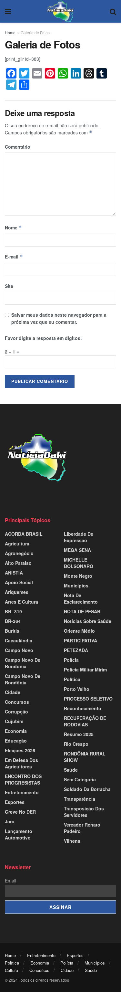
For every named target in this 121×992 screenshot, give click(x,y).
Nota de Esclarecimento (81, 598)
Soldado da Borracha (87, 789)
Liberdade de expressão (78, 537)
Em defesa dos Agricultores (21, 763)
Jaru (10, 821)
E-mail (14, 256)
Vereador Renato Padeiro (82, 827)
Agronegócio (19, 553)
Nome (13, 227)
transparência (79, 799)
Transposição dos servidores (84, 811)
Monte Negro (78, 576)
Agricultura (17, 543)
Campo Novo (19, 650)
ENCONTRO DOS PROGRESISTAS (23, 779)
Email (10, 880)
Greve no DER (20, 811)
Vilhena (72, 841)
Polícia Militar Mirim (85, 669)
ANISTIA (14, 572)
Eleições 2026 (20, 750)
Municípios (76, 585)
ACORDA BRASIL (24, 534)
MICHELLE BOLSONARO (78, 562)
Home (10, 32)
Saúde (71, 769)
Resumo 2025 (79, 734)
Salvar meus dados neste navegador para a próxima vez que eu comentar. (58, 318)
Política (72, 679)
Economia (16, 731)
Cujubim (14, 721)
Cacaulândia (18, 640)
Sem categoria (80, 779)
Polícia (71, 660)
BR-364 (13, 621)
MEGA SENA (77, 550)
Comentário (17, 146)
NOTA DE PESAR (82, 611)
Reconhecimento (82, 708)
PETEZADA (76, 650)
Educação (16, 740)
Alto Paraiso (18, 563)
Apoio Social (19, 582)
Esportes (15, 802)
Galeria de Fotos (35, 32)
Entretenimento (22, 792)
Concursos (17, 702)
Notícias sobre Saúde (87, 621)
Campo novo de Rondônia (22, 663)
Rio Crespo (76, 744)
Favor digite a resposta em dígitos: (43, 338)
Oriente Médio (79, 631)
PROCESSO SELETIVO (88, 698)
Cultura (11, 970)
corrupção (16, 711)
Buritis (12, 631)
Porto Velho (76, 689)
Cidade (12, 692)
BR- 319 (13, 611)
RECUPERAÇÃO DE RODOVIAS (85, 721)
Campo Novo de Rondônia (22, 679)
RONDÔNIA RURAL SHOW (85, 756)
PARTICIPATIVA (80, 640)
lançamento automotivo (18, 834)
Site (9, 286)
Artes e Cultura (21, 601)
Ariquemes (16, 592)
